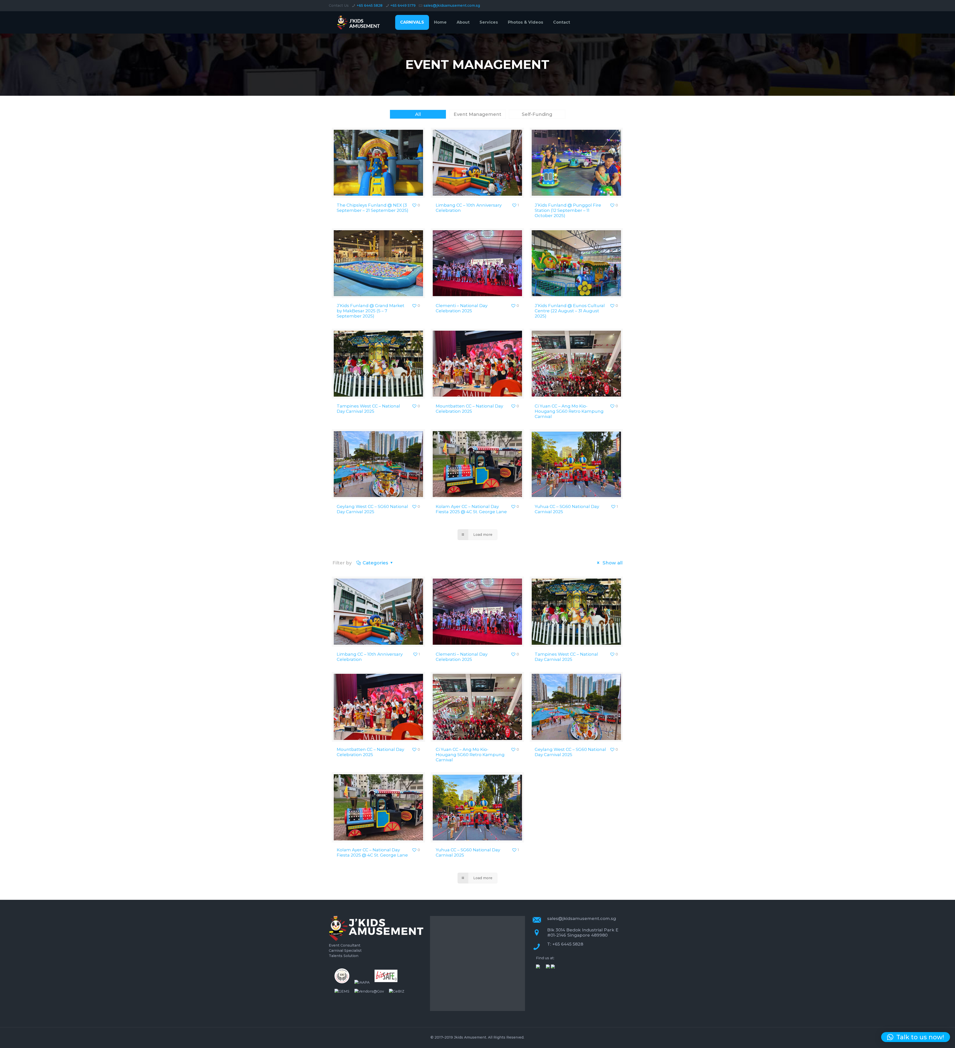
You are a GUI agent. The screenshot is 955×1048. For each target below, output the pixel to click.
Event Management (477, 114)
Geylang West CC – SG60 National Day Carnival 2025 (372, 509)
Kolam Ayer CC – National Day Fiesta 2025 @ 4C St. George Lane (471, 509)
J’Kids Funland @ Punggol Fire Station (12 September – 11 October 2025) (568, 210)
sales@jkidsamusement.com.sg (452, 5)
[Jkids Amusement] (359, 22)
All (418, 114)
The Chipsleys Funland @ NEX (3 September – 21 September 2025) (372, 208)
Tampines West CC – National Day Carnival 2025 (368, 409)
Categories (375, 563)
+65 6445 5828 (369, 5)
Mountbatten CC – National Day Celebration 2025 (469, 409)
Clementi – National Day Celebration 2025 (461, 308)
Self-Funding (537, 114)
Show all (611, 563)
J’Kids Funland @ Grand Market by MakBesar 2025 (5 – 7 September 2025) (370, 311)
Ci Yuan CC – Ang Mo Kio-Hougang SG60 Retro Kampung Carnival (569, 411)
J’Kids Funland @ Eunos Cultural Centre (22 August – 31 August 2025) (570, 311)
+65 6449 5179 (403, 5)
